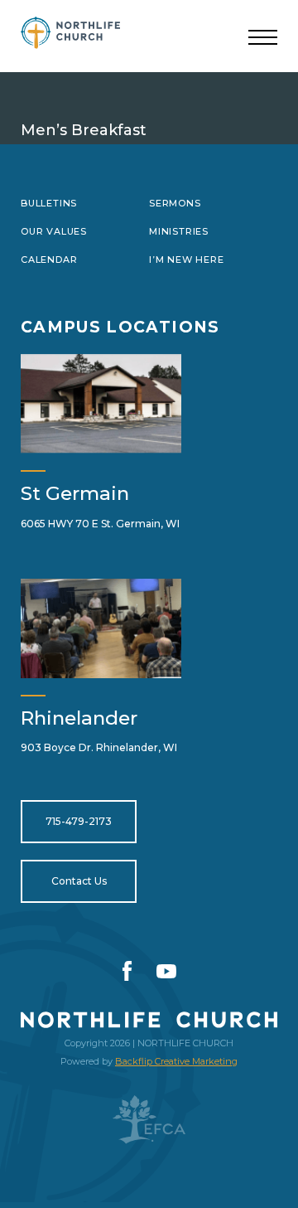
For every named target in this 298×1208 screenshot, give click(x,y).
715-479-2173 (79, 821)
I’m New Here (186, 259)
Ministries (179, 231)
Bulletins (49, 203)
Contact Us (79, 881)
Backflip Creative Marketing (176, 1061)
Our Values (54, 231)
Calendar (49, 259)
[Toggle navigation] (262, 38)
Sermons (175, 203)
